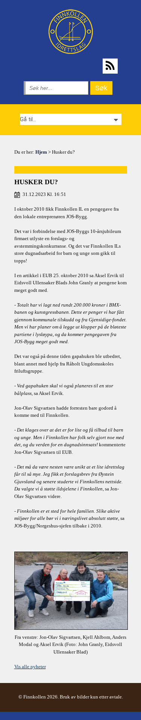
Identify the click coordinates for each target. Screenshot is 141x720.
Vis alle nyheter (30, 666)
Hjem (41, 152)
